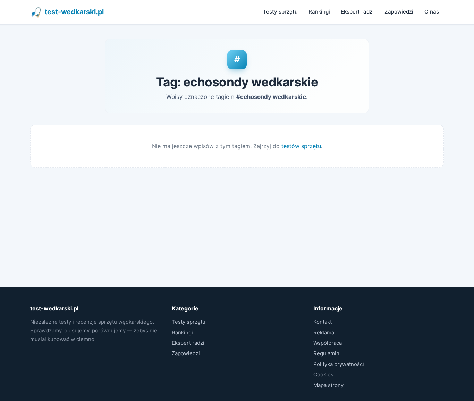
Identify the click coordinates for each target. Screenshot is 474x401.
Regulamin (326, 353)
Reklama (323, 332)
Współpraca (327, 343)
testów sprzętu (301, 146)
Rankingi (319, 11)
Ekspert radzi (357, 11)
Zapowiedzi (398, 11)
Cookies (323, 374)
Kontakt (322, 321)
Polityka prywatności (338, 364)
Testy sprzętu (280, 11)
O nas (431, 11)
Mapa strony (328, 385)
